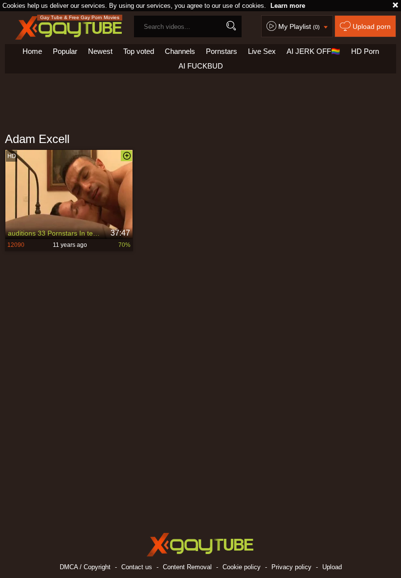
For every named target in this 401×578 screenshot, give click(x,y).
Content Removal (187, 567)
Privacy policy (291, 567)
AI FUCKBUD (200, 66)
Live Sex (262, 51)
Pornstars (221, 51)
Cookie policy (242, 567)
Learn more (287, 5)
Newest (100, 51)
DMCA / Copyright (85, 567)
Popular (65, 51)
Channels (180, 51)
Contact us (136, 567)
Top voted (138, 51)
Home (32, 51)
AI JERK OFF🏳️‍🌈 (313, 51)
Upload (332, 567)
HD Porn (365, 51)
